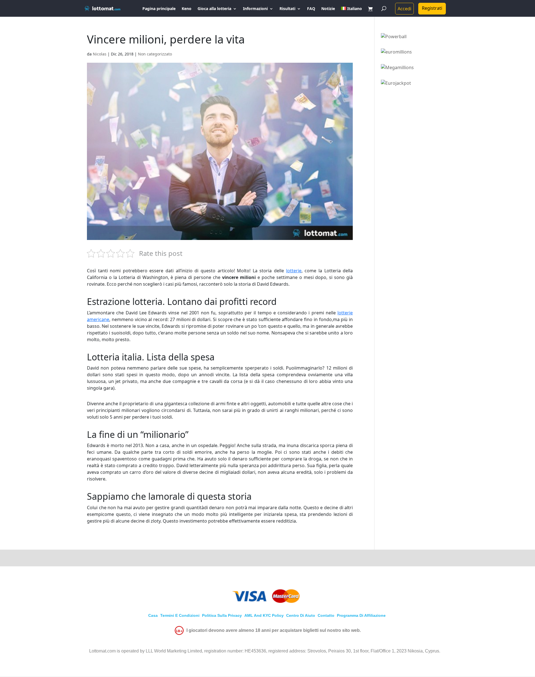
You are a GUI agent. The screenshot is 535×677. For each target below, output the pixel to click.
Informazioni (255, 9)
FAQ (311, 9)
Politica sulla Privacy (222, 615)
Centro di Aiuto (300, 615)
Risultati (287, 9)
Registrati (432, 8)
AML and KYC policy (264, 615)
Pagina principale (159, 9)
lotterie (293, 271)
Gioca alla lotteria (214, 9)
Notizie (328, 9)
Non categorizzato (155, 54)
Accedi (404, 9)
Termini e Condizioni (180, 615)
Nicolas (99, 54)
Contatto (326, 615)
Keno (186, 9)
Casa (153, 615)
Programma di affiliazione (361, 615)
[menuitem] (351, 12)
